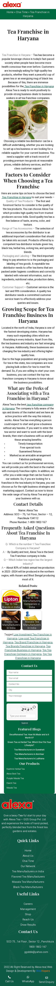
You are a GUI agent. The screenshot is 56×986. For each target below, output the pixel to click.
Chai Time (22, 12)
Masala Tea (12, 787)
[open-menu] (51, 5)
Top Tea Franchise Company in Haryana (27, 652)
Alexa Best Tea (13, 773)
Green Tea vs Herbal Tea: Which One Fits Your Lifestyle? (29, 744)
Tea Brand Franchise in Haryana (33, 642)
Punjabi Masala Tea (15, 778)
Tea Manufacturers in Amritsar (29, 754)
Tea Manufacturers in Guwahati (29, 749)
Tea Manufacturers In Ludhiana (29, 758)
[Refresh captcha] (34, 707)
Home (10, 12)
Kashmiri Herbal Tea (16, 769)
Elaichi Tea (11, 783)
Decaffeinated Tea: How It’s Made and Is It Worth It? (29, 736)
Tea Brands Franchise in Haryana (25, 646)
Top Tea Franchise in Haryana (33, 656)
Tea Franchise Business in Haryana (28, 648)
